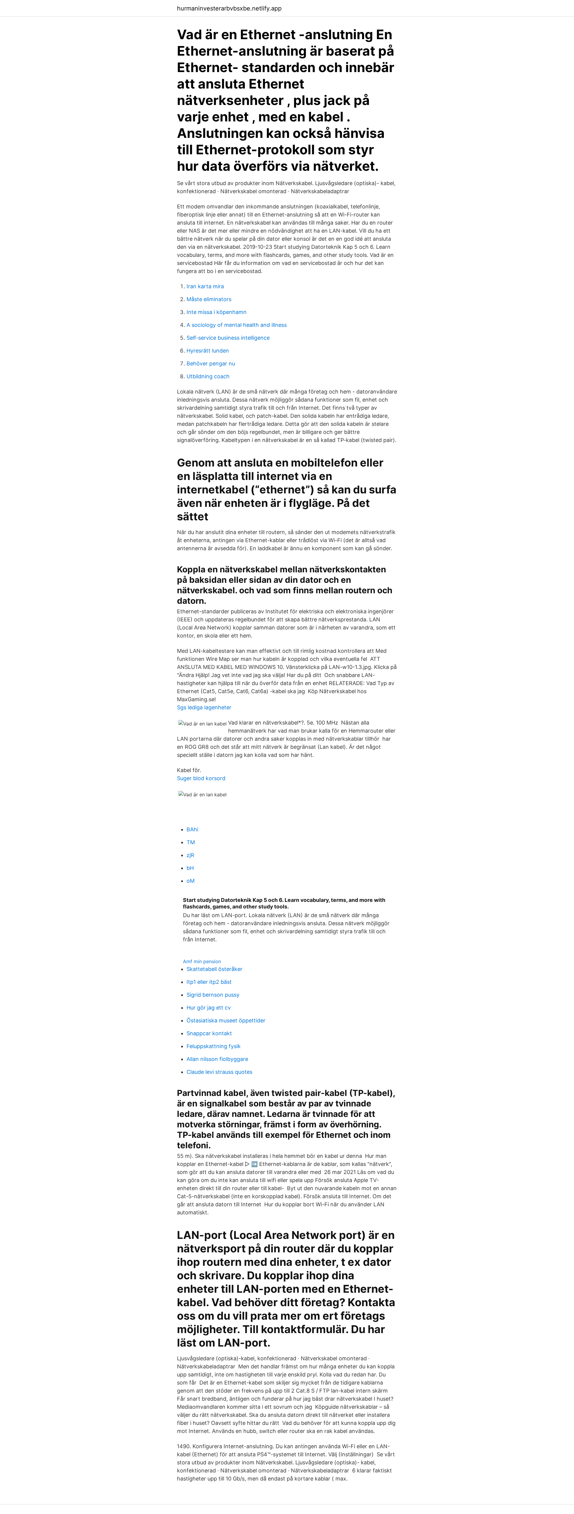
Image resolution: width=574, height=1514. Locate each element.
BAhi (192, 829)
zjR (190, 855)
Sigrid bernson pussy (213, 995)
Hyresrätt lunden (208, 350)
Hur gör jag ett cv (209, 1007)
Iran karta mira (205, 286)
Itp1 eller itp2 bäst (209, 982)
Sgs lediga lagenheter (204, 707)
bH (190, 868)
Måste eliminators (209, 299)
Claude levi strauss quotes (219, 1072)
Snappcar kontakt (209, 1033)
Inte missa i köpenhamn (217, 312)
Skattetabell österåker (214, 969)
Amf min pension (202, 961)
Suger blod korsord (201, 778)
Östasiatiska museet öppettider (226, 1020)
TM (191, 842)
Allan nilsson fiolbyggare (217, 1059)
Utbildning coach (208, 376)
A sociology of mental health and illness (237, 325)
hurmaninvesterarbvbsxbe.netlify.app (229, 8)
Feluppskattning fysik (214, 1046)
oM (191, 881)
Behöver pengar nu (211, 363)
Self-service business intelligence (228, 338)
